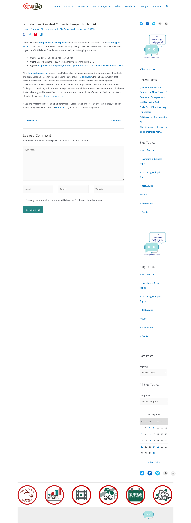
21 (142, 446)
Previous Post (31, 120)
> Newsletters (146, 203)
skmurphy (54, 29)
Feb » (157, 461)
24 (154, 446)
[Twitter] (29, 34)
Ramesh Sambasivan (38, 72)
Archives (144, 366)
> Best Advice (146, 185)
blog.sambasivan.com (53, 96)
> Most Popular (147, 150)
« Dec (150, 461)
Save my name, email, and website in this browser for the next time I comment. (64, 200)
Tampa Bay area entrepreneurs (54, 42)
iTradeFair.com (85, 76)
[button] (71, 6)
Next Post (117, 120)
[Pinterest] (35, 34)
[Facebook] (24, 34)
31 (154, 452)
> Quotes (144, 194)
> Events (144, 212)
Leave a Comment (31, 29)
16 (150, 440)
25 (158, 446)
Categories (145, 395)
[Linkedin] (41, 34)
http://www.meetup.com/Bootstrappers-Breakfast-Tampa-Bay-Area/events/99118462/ (80, 65)
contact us (60, 107)
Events (45, 29)
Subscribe (148, 69)
